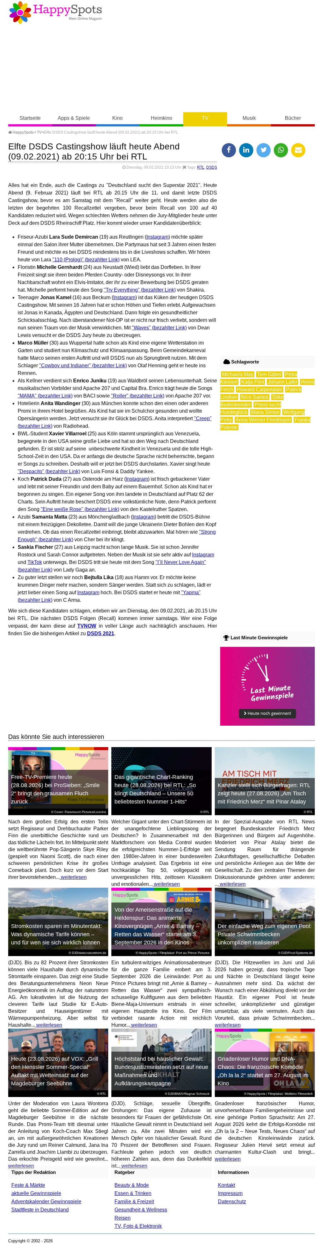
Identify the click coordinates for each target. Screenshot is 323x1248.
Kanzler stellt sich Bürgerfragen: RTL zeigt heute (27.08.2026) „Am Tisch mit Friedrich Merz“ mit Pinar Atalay (264, 793)
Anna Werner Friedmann (263, 419)
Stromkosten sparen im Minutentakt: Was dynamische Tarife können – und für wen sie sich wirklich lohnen (56, 934)
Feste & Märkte (28, 1185)
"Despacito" (31, 471)
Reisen (123, 1218)
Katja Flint (252, 382)
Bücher (293, 118)
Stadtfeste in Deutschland (40, 1209)
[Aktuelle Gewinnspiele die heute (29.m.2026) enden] (267, 724)
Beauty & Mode (132, 1185)
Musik (249, 118)
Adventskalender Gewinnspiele (46, 1201)
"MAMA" (27, 395)
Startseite (30, 118)
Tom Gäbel (269, 374)
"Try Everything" (122, 290)
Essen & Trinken (133, 1193)
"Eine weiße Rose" (62, 509)
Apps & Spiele (74, 118)
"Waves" (141, 327)
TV (205, 118)
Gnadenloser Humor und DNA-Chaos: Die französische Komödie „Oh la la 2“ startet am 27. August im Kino (263, 1071)
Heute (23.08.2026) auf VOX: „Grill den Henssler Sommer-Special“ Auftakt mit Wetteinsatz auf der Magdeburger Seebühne (54, 1071)
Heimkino (161, 118)
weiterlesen (73, 877)
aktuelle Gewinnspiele (36, 1193)
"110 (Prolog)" (68, 259)
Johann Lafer (282, 382)
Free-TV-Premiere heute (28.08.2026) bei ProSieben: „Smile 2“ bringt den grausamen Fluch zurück (55, 789)
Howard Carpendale (259, 389)
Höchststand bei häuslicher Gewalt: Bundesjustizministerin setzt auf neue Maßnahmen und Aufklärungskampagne (161, 1071)
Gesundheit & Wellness (141, 1209)
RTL (200, 167)
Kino (117, 118)
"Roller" (119, 395)
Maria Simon (265, 412)
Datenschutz (232, 1201)
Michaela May (237, 374)
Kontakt (226, 1185)
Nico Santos (254, 397)
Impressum (230, 1193)
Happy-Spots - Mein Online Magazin (55, 12)
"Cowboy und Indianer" (65, 365)
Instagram (157, 237)
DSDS (211, 167)
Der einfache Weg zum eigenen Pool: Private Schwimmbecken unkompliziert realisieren (265, 934)
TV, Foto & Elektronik (138, 1226)
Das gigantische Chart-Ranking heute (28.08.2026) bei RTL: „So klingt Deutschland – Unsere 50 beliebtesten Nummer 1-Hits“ (155, 789)
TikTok (34, 562)
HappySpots (23, 132)
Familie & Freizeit (134, 1201)
